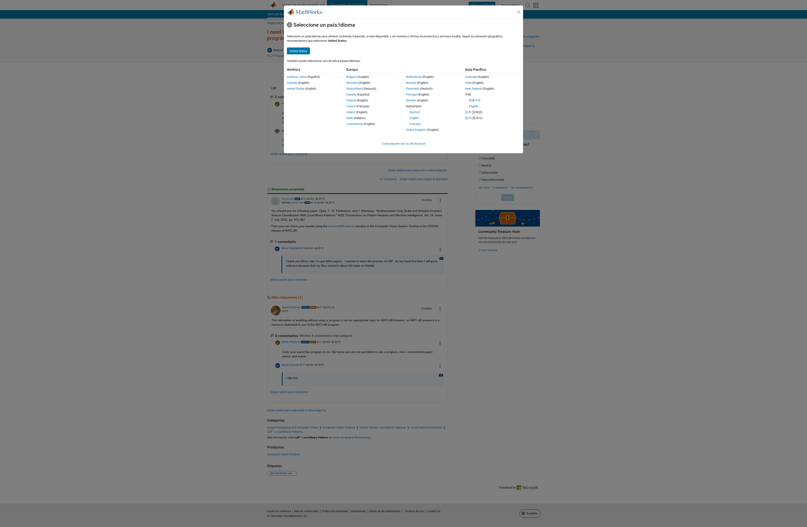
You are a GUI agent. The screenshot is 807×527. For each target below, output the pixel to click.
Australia (471, 77)
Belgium (351, 77)
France (350, 106)
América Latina (297, 77)
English (414, 118)
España (351, 94)
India (468, 82)
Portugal (411, 94)
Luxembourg (354, 124)
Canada (292, 82)
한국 (468, 118)
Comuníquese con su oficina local (403, 143)
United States (295, 88)
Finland (351, 100)
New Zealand (473, 88)
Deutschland (354, 88)
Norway (411, 82)
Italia (349, 118)
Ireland (350, 112)
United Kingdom (416, 129)
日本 (468, 112)
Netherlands (414, 77)
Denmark (352, 82)
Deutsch (414, 112)
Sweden (411, 100)
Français (415, 124)
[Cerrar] (519, 12)
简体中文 (475, 100)
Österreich (412, 88)
